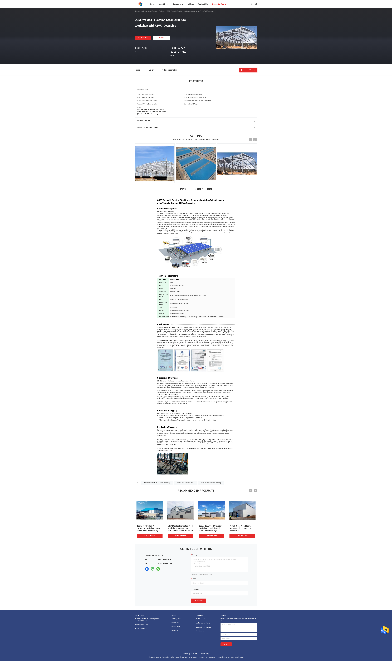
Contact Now (198, 601)
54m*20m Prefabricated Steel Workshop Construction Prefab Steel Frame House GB (180, 528)
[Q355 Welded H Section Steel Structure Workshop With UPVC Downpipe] (236, 37)
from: (194, 579)
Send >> (226, 644)
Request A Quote (248, 70)
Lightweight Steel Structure (203, 627)
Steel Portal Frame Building (185, 483)
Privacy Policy (205, 653)
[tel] (164, 569)
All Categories (200, 631)
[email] (147, 569)
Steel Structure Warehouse (203, 619)
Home (137, 11)
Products (144, 11)
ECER (241, 657)
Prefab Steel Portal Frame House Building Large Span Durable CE (240, 528)
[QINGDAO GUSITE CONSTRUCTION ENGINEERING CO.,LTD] (141, 4)
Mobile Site (194, 653)
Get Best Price (143, 38)
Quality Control (176, 626)
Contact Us (175, 630)
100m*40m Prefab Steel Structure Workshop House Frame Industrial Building (148, 528)
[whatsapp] (152, 569)
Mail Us (161, 38)
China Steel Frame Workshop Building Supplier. (162, 657)
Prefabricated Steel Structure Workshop (157, 483)
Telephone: (195, 589)
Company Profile (176, 618)
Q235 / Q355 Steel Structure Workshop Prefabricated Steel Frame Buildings (211, 528)
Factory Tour (175, 622)
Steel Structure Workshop (156, 11)
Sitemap (185, 653)
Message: (195, 555)
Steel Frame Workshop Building (211, 483)
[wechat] (158, 569)
